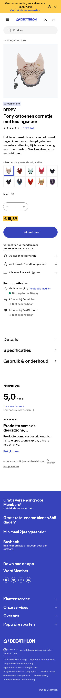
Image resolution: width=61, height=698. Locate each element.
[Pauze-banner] (49, 6)
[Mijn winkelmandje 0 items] (53, 19)
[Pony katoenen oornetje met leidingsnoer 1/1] (30, 71)
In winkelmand (30, 232)
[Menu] (7, 19)
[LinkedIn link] (28, 580)
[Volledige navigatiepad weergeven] (4, 40)
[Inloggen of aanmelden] (45, 19)
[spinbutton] (16, 206)
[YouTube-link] (13, 580)
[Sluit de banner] (55, 6)
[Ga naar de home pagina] (26, 19)
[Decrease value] (7, 207)
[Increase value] (24, 207)
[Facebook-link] (6, 580)
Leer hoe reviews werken (17, 410)
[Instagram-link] (21, 580)
